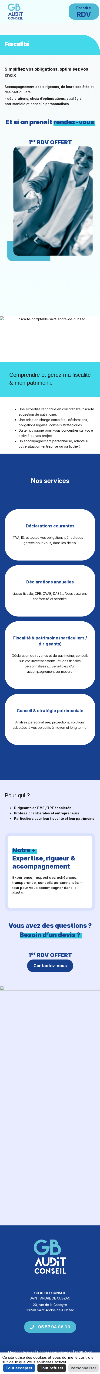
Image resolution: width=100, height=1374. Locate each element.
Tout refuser (51, 1368)
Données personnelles (54, 1352)
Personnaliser (83, 1368)
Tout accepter (19, 1368)
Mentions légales (21, 1352)
